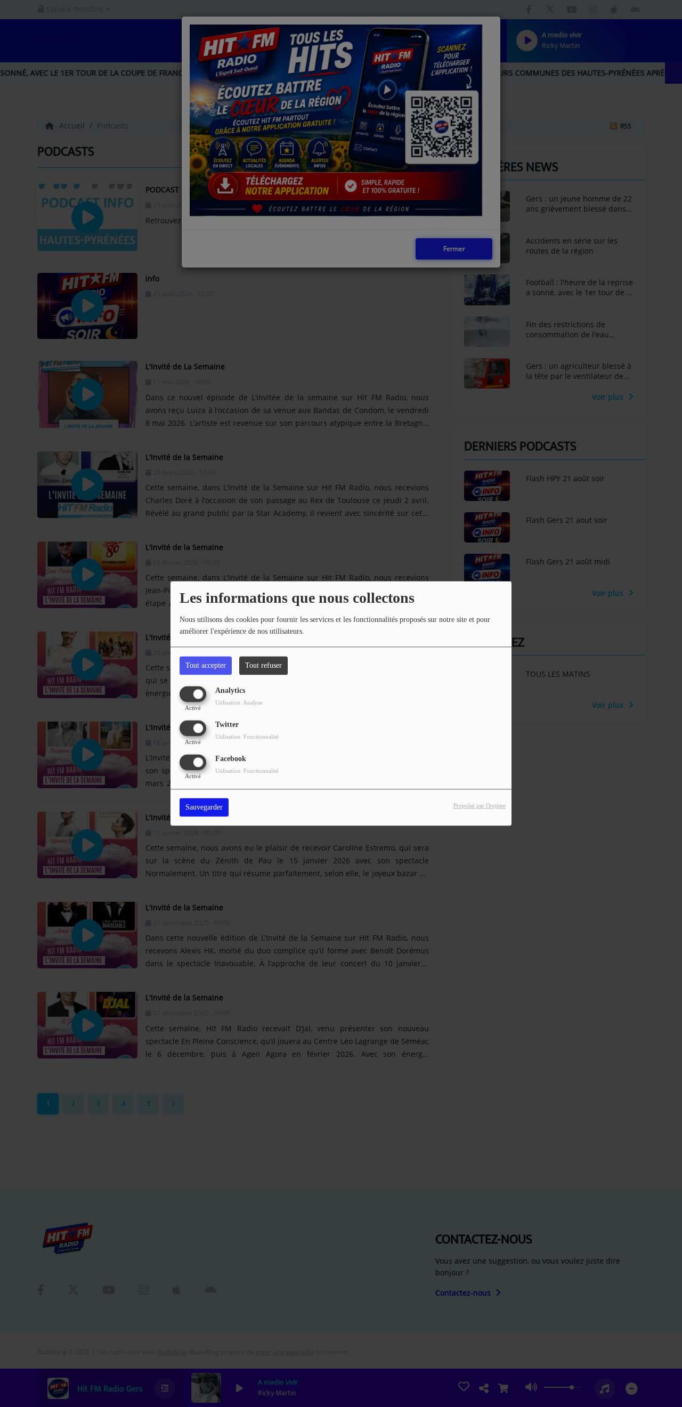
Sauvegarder (204, 808)
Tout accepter (205, 665)
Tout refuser (263, 665)
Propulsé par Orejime (479, 806)
